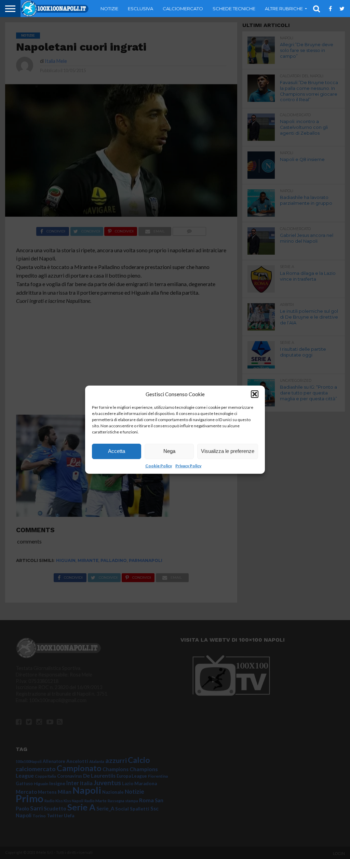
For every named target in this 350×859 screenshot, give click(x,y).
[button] (254, 394)
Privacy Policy (188, 465)
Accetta (116, 451)
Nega (169, 451)
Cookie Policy (158, 465)
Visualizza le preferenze (227, 451)
